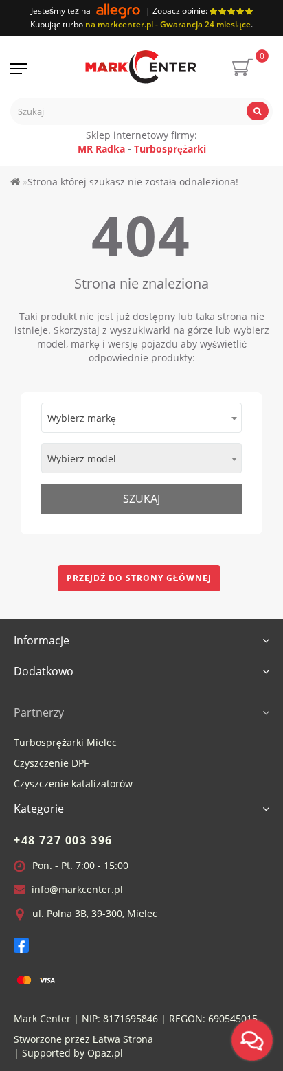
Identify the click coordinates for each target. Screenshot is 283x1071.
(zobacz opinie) (141, 567)
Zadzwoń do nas (90, 635)
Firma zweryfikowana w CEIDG (114, 599)
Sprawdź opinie (189, 635)
